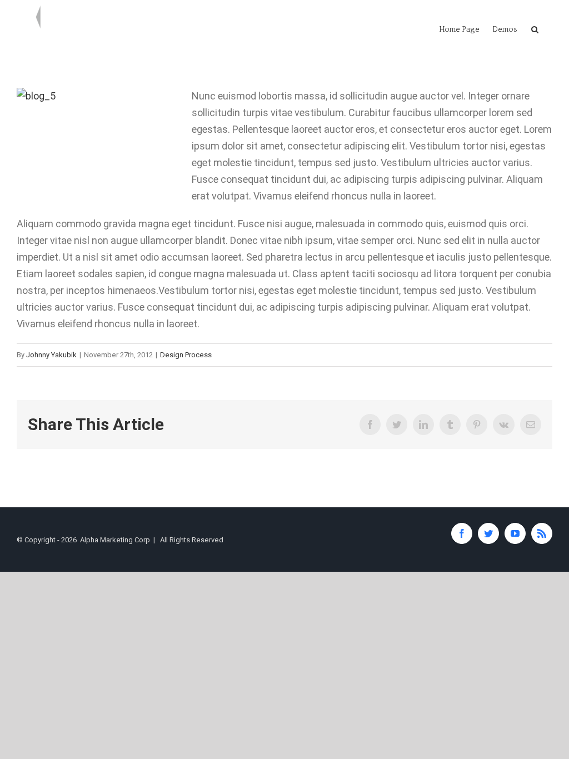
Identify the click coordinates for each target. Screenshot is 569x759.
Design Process (186, 355)
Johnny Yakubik (51, 355)
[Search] (534, 29)
